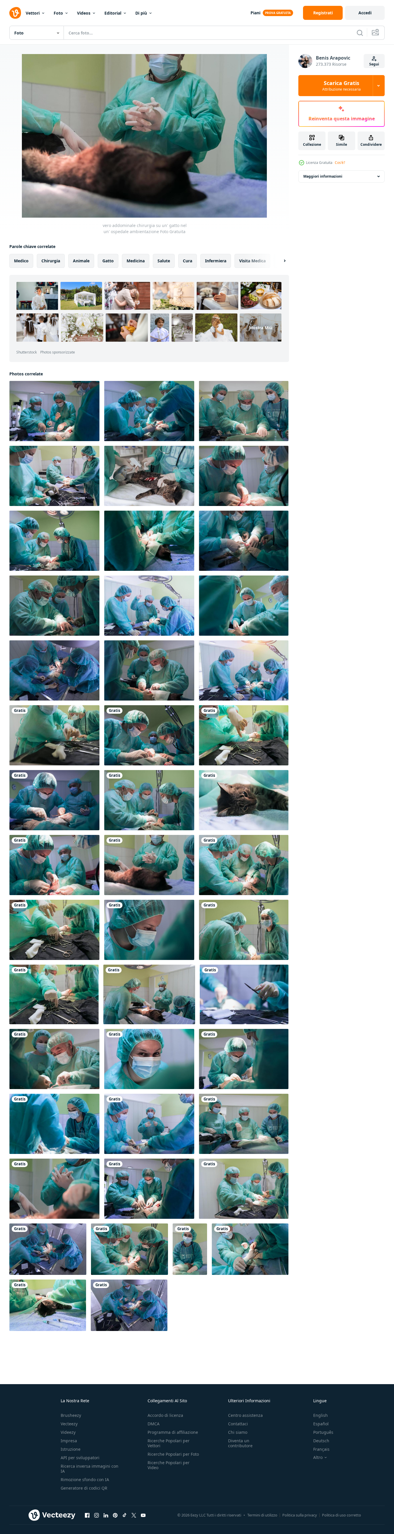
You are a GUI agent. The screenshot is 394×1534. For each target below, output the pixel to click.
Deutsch (321, 1440)
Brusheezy (71, 1415)
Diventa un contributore (240, 1443)
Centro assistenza (245, 1415)
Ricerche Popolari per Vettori (169, 1443)
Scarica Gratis (341, 85)
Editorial (112, 13)
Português (323, 1432)
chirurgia (50, 261)
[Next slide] (279, 261)
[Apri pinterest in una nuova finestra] (115, 1515)
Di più (141, 13)
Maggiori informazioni (322, 176)
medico (21, 261)
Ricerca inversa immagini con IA (89, 1468)
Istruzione (70, 1449)
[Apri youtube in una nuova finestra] (143, 1515)
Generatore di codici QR (84, 1488)
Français (321, 1449)
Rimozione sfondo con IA (85, 1479)
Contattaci (238, 1423)
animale (81, 261)
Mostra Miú (260, 327)
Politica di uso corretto (341, 1515)
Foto (58, 13)
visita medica (252, 261)
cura (187, 261)
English (320, 1415)
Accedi (365, 12)
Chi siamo (237, 1432)
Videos (83, 13)
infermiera (215, 261)
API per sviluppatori (80, 1457)
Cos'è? (340, 162)
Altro (318, 1457)
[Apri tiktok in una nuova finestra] (124, 1515)
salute (163, 261)
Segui (374, 64)
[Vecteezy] (15, 13)
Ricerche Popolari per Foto (173, 1454)
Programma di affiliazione (173, 1432)
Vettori (33, 13)
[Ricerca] (359, 32)
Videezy (68, 1432)
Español (321, 1423)
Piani (255, 12)
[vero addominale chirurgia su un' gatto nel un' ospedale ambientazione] (54, 411)
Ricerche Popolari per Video (169, 1465)
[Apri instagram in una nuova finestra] (96, 1515)
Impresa (69, 1440)
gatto (108, 261)
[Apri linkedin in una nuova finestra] (106, 1515)
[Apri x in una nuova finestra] (134, 1515)
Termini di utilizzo (262, 1515)
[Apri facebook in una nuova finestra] (87, 1515)
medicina (136, 261)
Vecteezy (69, 1423)
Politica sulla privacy (299, 1515)
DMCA (154, 1423)
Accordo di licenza (165, 1415)
